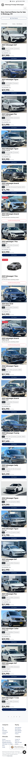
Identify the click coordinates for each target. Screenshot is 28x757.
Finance (16, 733)
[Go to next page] (19, 717)
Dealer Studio (9, 755)
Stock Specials (18, 727)
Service (3, 739)
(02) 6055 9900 (21, 1)
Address (13, 1)
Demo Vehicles (18, 730)
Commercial (5, 732)
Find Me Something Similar (14, 220)
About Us (17, 740)
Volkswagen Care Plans (7, 744)
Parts (3, 745)
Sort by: (14, 23)
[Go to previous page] (8, 717)
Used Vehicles (18, 732)
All (2, 727)
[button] (25, 8)
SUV (3, 729)
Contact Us (17, 739)
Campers (4, 733)
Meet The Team (18, 742)
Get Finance (14, 58)
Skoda (3, 747)
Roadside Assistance (6, 742)
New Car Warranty (6, 740)
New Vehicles (18, 729)
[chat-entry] (24, 752)
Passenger (4, 730)
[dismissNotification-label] (25, 745)
